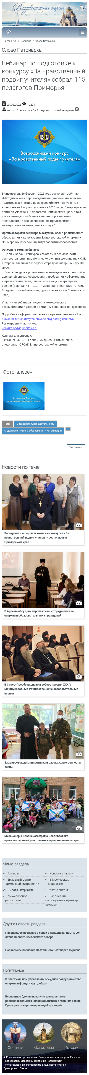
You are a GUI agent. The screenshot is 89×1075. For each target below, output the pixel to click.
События (26, 41)
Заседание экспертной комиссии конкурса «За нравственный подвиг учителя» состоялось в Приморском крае (36, 537)
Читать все (75, 447)
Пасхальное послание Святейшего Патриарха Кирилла (42, 950)
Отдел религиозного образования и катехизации (33, 430)
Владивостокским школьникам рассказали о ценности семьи (43, 765)
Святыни (15, 1048)
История (71, 1048)
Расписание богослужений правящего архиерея (63, 900)
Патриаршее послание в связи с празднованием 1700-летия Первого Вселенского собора (42, 935)
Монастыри (44, 1048)
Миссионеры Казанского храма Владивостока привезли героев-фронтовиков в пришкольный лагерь (41, 838)
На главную (9, 41)
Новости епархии (61, 873)
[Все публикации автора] (77, 110)
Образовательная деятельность (35, 423)
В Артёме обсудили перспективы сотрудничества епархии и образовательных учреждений (39, 613)
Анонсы (13, 873)
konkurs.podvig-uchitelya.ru (19, 328)
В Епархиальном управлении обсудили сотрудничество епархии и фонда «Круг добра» (43, 981)
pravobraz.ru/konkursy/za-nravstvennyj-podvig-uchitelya (38, 319)
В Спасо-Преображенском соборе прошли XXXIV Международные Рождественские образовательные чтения (41, 689)
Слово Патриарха (45, 41)
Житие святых (58, 890)
